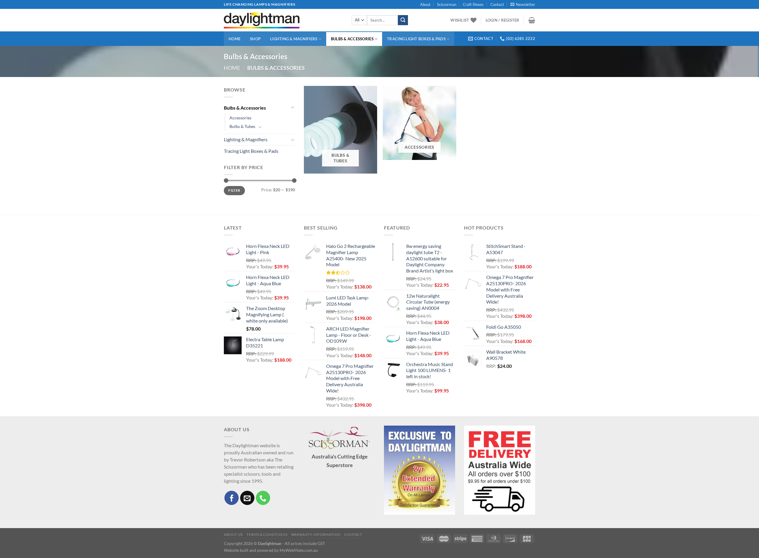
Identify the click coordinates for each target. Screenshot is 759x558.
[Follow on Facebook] (231, 498)
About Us (233, 534)
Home (234, 38)
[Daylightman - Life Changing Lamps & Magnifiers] (283, 20)
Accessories (240, 117)
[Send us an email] (247, 498)
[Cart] (531, 20)
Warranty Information (316, 534)
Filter (234, 190)
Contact (497, 4)
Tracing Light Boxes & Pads (416, 38)
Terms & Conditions (266, 534)
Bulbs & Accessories (352, 38)
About (425, 4)
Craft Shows (473, 4)
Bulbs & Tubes (242, 126)
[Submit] (403, 20)
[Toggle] (292, 107)
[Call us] (263, 498)
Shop (255, 38)
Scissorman (446, 4)
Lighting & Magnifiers (293, 38)
